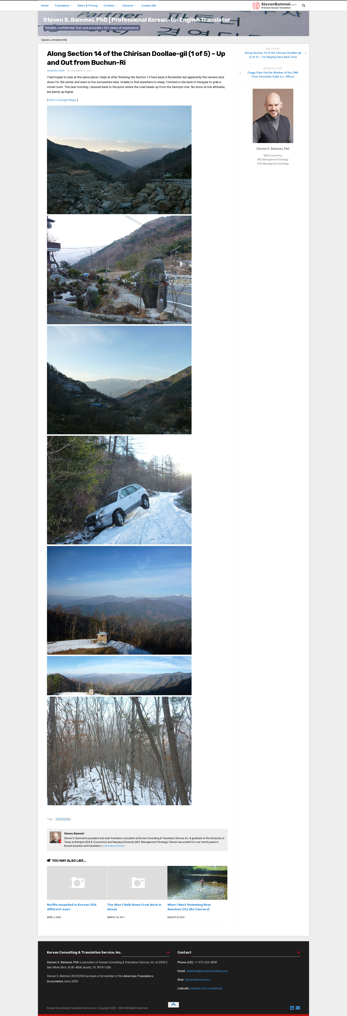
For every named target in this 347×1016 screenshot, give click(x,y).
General (128, 5)
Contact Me (148, 5)
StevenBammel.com (197, 979)
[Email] (298, 1008)
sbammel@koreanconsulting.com (207, 971)
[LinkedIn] (292, 1008)
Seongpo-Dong (56, 70)
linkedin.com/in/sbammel (206, 988)
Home (45, 5)
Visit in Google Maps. (62, 100)
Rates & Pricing (88, 5)
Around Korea (63, 819)
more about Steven (114, 845)
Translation (62, 5)
